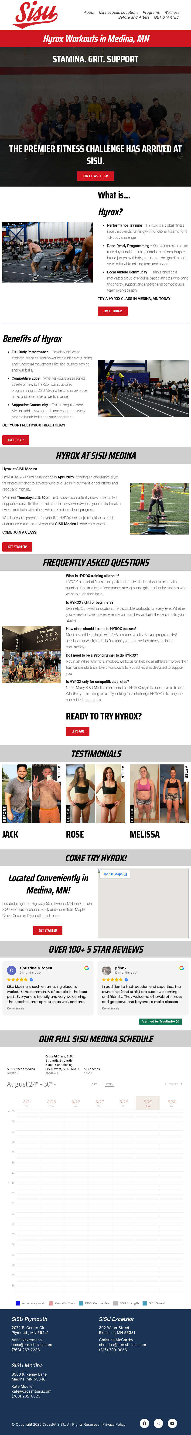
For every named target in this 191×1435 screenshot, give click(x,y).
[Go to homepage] (35, 15)
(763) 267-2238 (26, 1349)
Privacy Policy (114, 1424)
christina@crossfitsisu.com (122, 1344)
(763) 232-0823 (26, 1396)
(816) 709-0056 (113, 1349)
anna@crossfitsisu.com (32, 1344)
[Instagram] (158, 1423)
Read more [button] (15, 1008)
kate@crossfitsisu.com (31, 1391)
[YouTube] (172, 1423)
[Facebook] (144, 1423)
